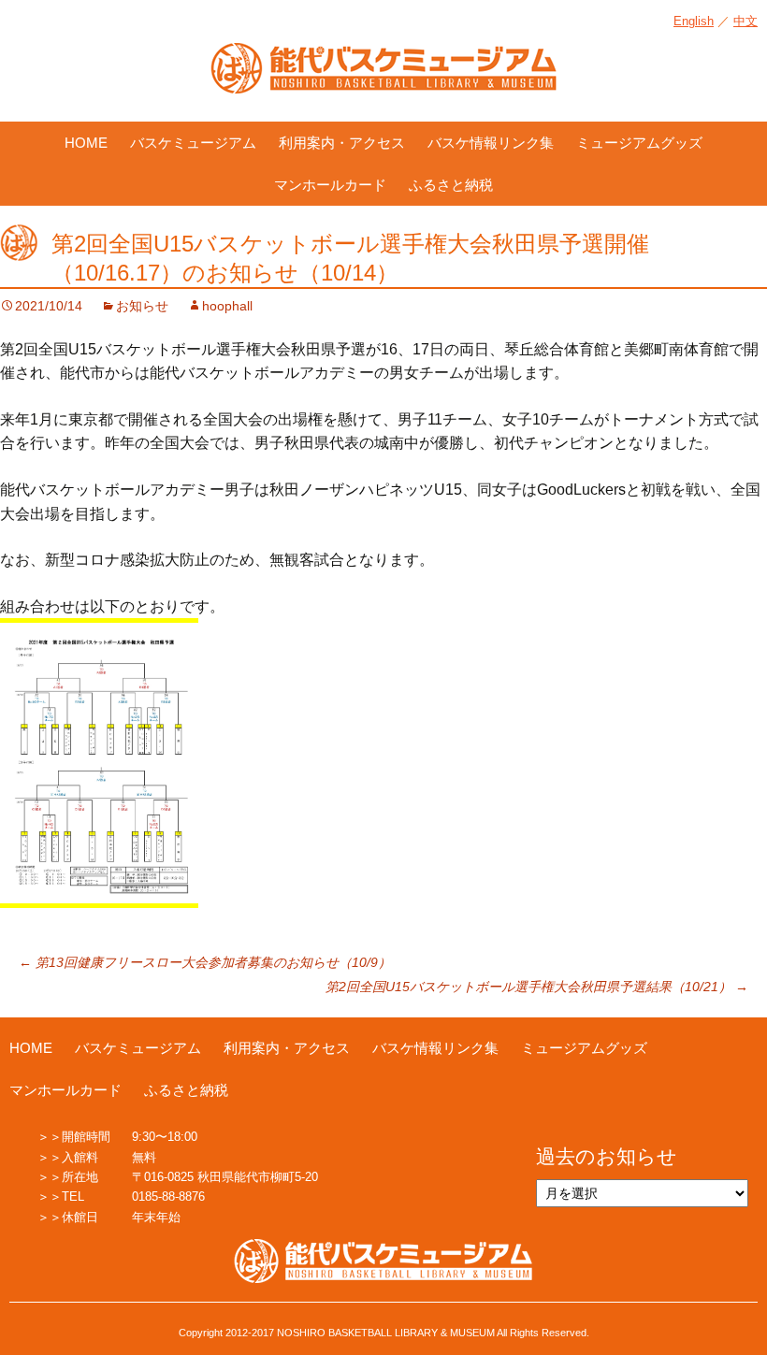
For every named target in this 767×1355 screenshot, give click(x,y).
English (693, 21)
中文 (745, 21)
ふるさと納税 (451, 185)
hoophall (227, 305)
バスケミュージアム (193, 143)
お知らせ (142, 305)
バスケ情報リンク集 (490, 143)
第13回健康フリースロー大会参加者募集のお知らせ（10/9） (205, 962)
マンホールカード (330, 185)
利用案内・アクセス (342, 143)
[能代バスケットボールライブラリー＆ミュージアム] (383, 78)
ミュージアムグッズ (639, 143)
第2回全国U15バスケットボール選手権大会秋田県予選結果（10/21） (537, 986)
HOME (86, 143)
